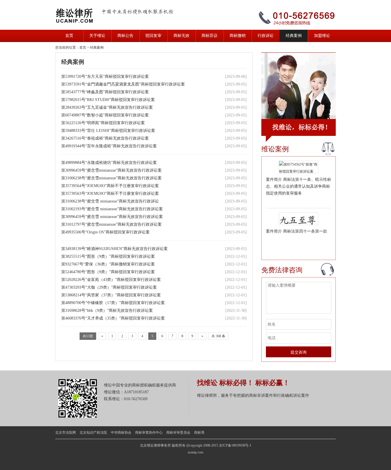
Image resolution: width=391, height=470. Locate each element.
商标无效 (181, 35)
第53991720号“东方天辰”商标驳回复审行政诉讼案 (105, 76)
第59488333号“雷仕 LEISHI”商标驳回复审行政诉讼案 (108, 130)
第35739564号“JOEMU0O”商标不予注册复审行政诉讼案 (110, 186)
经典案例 (294, 35)
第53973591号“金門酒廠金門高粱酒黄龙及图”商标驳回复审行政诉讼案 (123, 84)
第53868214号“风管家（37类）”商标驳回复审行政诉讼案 (111, 295)
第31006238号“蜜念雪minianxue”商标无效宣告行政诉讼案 (112, 178)
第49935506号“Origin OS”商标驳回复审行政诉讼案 (106, 232)
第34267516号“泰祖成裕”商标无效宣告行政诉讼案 (105, 138)
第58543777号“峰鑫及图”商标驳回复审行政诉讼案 (105, 92)
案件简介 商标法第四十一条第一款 (296, 231)
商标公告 (125, 35)
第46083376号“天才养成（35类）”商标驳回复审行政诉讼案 (113, 318)
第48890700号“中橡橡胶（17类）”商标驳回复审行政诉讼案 (113, 303)
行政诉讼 (266, 35)
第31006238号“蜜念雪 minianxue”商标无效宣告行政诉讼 (110, 201)
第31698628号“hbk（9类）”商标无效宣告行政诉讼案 (107, 310)
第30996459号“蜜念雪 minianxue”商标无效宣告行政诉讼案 (112, 217)
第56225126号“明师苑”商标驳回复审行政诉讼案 (103, 123)
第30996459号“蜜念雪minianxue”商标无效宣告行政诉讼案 (112, 170)
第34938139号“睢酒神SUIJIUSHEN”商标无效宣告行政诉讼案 (115, 249)
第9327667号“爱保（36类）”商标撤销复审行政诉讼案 (108, 264)
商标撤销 (238, 35)
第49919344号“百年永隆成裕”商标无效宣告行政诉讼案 (109, 146)
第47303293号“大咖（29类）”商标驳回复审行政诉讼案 (109, 287)
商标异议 (210, 35)
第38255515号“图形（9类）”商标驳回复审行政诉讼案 (108, 256)
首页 (69, 35)
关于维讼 (97, 35)
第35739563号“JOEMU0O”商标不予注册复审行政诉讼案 (110, 193)
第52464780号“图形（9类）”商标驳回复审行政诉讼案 (108, 272)
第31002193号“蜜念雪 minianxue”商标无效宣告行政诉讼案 (112, 209)
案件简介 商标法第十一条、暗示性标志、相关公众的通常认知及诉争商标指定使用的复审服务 (298, 186)
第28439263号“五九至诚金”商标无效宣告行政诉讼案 (107, 107)
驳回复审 (153, 35)
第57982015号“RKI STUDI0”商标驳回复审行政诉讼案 (108, 100)
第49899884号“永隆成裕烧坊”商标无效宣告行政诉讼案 (109, 162)
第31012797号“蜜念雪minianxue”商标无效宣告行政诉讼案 (112, 224)
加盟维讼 (322, 35)
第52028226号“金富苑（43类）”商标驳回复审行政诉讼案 (111, 279)
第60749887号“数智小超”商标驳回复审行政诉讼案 (105, 115)
